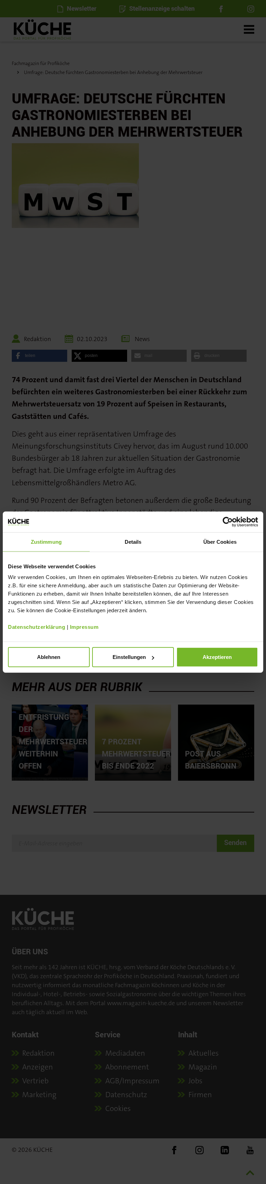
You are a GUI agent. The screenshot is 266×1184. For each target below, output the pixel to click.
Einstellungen (129, 657)
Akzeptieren (217, 657)
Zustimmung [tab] (46, 541)
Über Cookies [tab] (220, 541)
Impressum (84, 627)
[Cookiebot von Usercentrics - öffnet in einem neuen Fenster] (227, 521)
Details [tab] (133, 541)
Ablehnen (48, 657)
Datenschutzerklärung (36, 627)
